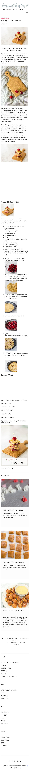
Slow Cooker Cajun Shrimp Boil (16, 643)
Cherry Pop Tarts (5, 413)
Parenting (5, 698)
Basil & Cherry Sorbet (7, 410)
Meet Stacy (5, 737)
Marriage (4, 696)
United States (6, 668)
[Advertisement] (15, 181)
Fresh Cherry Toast (6, 403)
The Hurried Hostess (13, 765)
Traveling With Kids (8, 676)
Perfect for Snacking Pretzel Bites (13, 611)
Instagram (14, 53)
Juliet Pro (11, 767)
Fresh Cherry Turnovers (7, 417)
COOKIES (24, 765)
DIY (2, 693)
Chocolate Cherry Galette (8, 406)
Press (3, 743)
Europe (4, 673)
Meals (3, 721)
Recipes (7, 18)
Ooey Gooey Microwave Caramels (13, 562)
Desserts (3, 18)
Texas (3, 665)
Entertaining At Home (9, 690)
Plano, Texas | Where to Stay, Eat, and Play (16, 639)
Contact (4, 745)
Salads (4, 715)
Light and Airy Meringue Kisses (13, 510)
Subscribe (5, 740)
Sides (3, 718)
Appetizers (5, 712)
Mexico (4, 671)
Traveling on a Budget (9, 662)
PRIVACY (20, 765)
